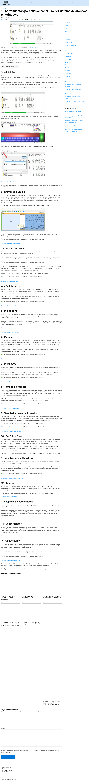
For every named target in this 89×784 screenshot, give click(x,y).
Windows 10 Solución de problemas (74, 104)
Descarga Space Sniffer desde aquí (10, 243)
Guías (54, 3)
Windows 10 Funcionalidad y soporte (75, 93)
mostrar (16, 66)
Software (67, 62)
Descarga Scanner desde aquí (9, 359)
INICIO (2, 19)
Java (66, 36)
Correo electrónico (7, 735)
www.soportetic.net (32, 47)
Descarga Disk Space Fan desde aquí (11, 431)
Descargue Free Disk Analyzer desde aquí (12, 478)
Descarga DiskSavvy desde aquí (10, 381)
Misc (66, 48)
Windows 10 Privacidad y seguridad (74, 101)
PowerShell (68, 56)
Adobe (66, 20)
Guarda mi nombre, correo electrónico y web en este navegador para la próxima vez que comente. (30, 751)
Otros (73, 3)
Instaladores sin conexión (72, 34)
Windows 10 (68, 73)
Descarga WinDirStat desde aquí (10, 182)
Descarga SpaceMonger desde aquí (11, 535)
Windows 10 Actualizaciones (72, 79)
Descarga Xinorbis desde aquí (9, 496)
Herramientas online (36, 3)
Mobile (66, 51)
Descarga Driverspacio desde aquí (10, 518)
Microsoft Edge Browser (71, 45)
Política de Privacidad (7, 768)
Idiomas (81, 3)
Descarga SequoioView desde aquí (10, 560)
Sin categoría (68, 59)
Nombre (3, 728)
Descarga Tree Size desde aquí (9, 281)
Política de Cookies (7, 770)
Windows (67, 67)
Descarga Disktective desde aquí (10, 332)
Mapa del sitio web (7, 767)
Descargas (61, 3)
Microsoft (47, 3)
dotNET (67, 25)
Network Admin (69, 53)
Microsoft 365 (68, 42)
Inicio (26, 3)
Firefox (66, 28)
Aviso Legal (5, 771)
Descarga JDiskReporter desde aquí (11, 306)
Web (68, 3)
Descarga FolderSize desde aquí (10, 408)
